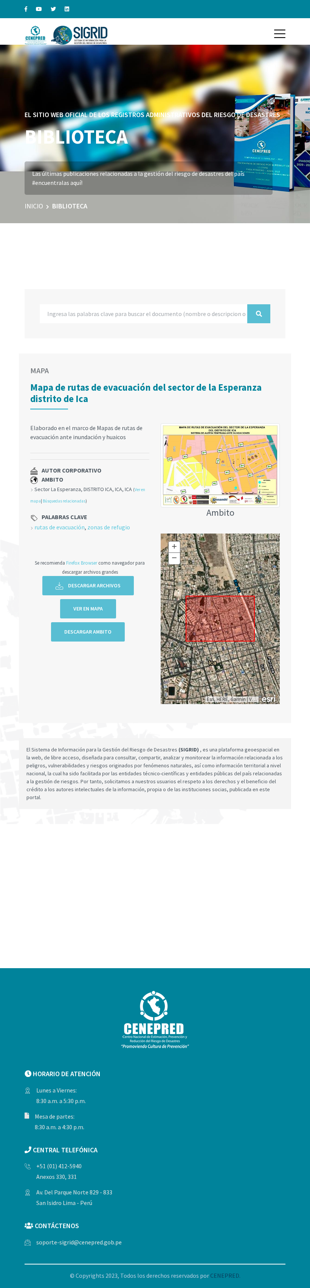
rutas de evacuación (59, 527)
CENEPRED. (225, 1275)
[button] (279, 34)
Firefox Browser (81, 563)
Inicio (34, 206)
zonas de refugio (108, 527)
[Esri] (269, 698)
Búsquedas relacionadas (64, 501)
